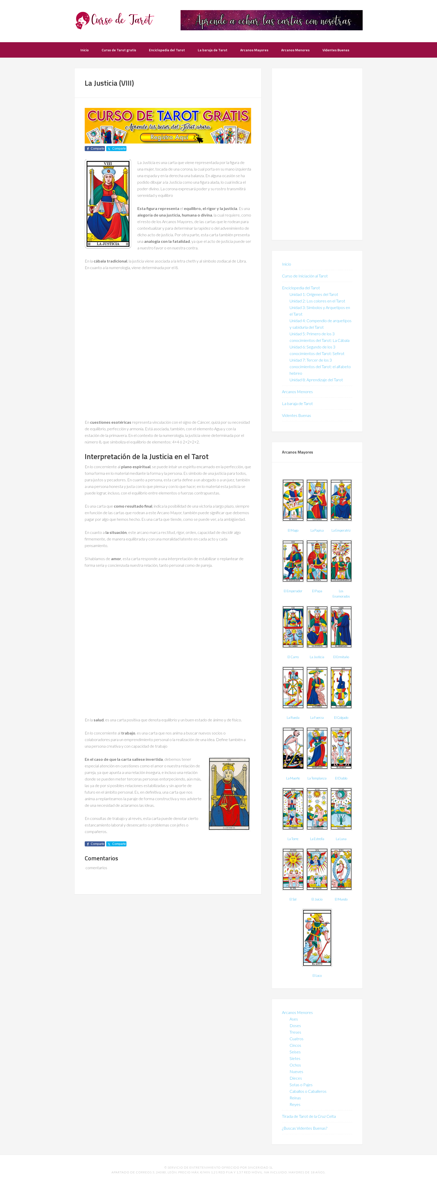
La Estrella (317, 839)
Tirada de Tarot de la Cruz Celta (309, 1116)
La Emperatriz (341, 530)
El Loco (317, 976)
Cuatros (296, 1038)
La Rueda (293, 718)
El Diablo (341, 778)
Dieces (296, 1078)
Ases (294, 1018)
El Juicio (317, 899)
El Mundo (341, 899)
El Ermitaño (341, 657)
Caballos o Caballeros (308, 1091)
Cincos (295, 1045)
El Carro (293, 657)
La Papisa (317, 530)
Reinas (295, 1097)
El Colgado (341, 718)
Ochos (295, 1064)
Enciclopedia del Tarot (301, 287)
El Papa (317, 591)
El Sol (293, 899)
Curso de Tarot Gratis (114, 20)
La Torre (293, 839)
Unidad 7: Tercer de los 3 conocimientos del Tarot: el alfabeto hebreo (320, 366)
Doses (295, 1025)
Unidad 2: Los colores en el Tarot (317, 300)
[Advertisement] (168, 312)
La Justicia (317, 657)
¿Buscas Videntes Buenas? (304, 1128)
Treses (295, 1032)
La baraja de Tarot (297, 403)
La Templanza (317, 778)
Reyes (295, 1104)
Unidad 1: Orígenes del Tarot (314, 294)
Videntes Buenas (296, 415)
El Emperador (293, 591)
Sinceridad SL (260, 1167)
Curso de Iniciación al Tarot (305, 275)
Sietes (295, 1058)
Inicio (286, 264)
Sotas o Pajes (301, 1084)
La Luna (341, 839)
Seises (295, 1051)
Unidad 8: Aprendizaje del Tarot (316, 379)
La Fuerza (317, 718)
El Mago (293, 530)
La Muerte (293, 778)
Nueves (296, 1071)
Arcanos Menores (297, 391)
